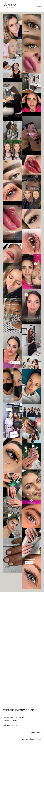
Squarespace (14, 725)
